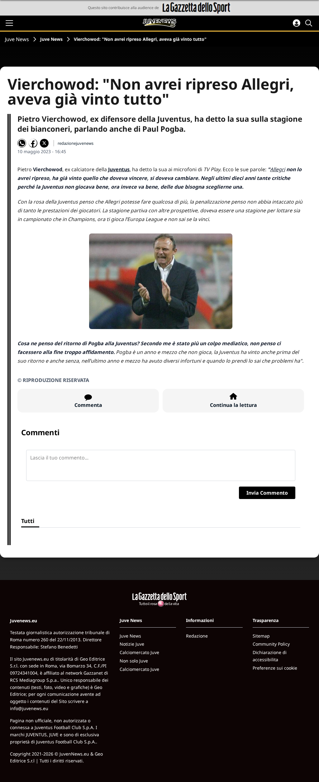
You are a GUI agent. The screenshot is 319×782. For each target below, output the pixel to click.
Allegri (277, 169)
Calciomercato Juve (139, 652)
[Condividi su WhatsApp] (21, 143)
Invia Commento (267, 492)
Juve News (17, 39)
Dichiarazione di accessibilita (270, 655)
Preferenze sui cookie (275, 668)
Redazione (197, 636)
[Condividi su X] (44, 143)
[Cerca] (309, 23)
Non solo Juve (134, 661)
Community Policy (271, 644)
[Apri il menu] (9, 23)
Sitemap (261, 636)
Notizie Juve (132, 644)
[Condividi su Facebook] (33, 143)
